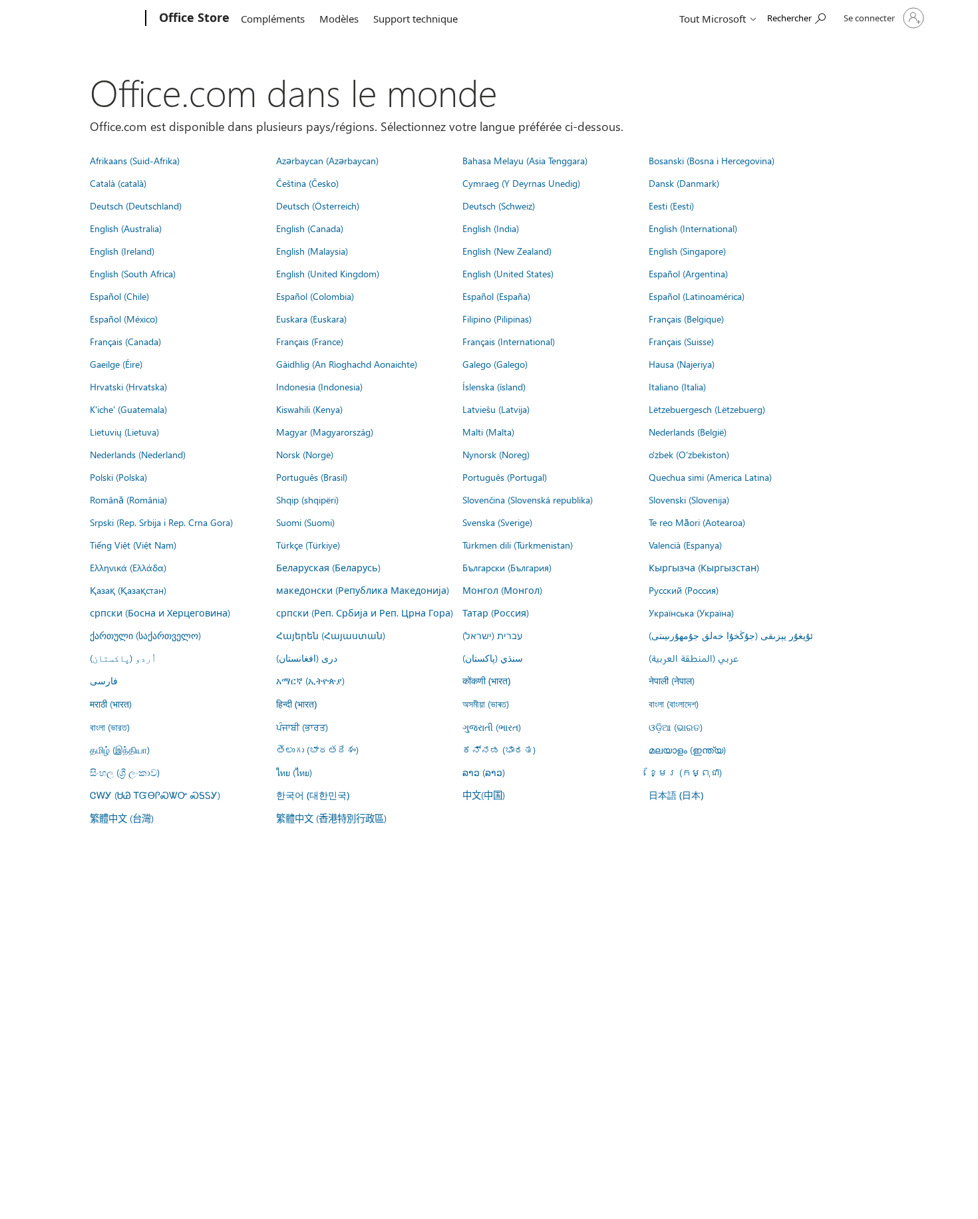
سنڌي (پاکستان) (492, 657)
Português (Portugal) (504, 476)
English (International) (693, 228)
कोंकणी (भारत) (486, 680)
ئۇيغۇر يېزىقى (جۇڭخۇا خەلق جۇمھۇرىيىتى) (731, 635)
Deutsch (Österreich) (317, 205)
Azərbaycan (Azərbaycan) (327, 160)
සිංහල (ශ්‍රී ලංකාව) (125, 772)
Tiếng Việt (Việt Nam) (133, 544)
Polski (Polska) (118, 476)
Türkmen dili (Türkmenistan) (517, 544)
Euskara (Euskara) (311, 318)
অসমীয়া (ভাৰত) (485, 703)
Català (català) (118, 183)
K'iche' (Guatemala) (128, 409)
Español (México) (124, 318)
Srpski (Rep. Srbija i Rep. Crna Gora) (161, 522)
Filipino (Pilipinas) (497, 318)
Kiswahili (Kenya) (309, 409)
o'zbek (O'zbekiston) (689, 454)
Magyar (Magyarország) (324, 431)
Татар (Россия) (495, 612)
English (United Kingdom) (327, 273)
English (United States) (508, 273)
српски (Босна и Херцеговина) (160, 612)
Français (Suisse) (681, 341)
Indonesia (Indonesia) (319, 386)
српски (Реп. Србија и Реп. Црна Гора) (364, 612)
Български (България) (507, 567)
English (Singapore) (687, 250)
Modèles (339, 18)
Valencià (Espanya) (685, 544)
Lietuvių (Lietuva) (124, 431)
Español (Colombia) (315, 296)
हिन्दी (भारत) (296, 704)
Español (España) (496, 296)
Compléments (273, 18)
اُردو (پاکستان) (123, 657)
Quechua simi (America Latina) (710, 476)
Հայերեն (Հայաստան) (330, 635)
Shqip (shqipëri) (307, 499)
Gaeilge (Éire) (116, 363)
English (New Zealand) (507, 250)
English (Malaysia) (312, 250)
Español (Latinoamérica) (696, 296)
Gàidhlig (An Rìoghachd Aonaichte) (346, 363)
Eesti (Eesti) (671, 205)
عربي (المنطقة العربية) (693, 657)
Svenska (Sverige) (497, 522)
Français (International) (508, 341)
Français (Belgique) (686, 318)
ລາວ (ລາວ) (483, 772)
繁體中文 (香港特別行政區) (331, 818)
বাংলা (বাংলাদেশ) (674, 703)
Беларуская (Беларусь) (328, 567)
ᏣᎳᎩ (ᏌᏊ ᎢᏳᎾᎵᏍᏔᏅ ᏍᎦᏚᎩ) (155, 794)
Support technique (415, 18)
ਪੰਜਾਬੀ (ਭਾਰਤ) (302, 727)
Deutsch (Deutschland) (136, 205)
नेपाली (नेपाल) (672, 680)
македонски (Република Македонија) (362, 590)
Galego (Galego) (495, 363)
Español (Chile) (119, 296)
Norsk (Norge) (304, 454)
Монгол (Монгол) (502, 590)
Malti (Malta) (488, 431)
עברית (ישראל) (492, 635)
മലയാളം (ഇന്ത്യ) (687, 749)
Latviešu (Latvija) (496, 409)
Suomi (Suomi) (305, 522)
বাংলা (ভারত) (110, 727)
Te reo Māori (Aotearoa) (697, 522)
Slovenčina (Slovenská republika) (527, 499)
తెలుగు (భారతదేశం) (317, 749)
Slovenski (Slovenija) (689, 499)
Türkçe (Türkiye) (308, 544)
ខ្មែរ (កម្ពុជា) (685, 772)
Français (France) (309, 341)
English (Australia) (126, 228)
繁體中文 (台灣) (122, 818)
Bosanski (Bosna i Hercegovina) (711, 160)
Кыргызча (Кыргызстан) (704, 567)
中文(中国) (483, 794)
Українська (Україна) (691, 612)
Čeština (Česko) (307, 183)
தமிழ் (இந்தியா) (120, 749)
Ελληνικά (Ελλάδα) (128, 567)
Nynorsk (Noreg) (496, 454)
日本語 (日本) (676, 795)
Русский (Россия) (684, 590)
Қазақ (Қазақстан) (128, 590)
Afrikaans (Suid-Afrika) (135, 160)
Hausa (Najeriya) (682, 363)
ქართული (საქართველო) (145, 635)
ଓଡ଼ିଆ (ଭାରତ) (676, 727)
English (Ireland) (122, 250)
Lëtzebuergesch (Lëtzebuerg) (707, 409)
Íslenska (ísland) (494, 386)
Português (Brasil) (311, 476)
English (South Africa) (133, 273)
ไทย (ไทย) (294, 772)
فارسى (104, 680)
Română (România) (128, 499)
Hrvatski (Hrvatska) (128, 386)
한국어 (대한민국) (312, 795)
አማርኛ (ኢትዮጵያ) (310, 680)
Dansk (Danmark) (684, 183)
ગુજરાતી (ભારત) (491, 727)
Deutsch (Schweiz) (498, 205)
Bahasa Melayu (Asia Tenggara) (524, 160)
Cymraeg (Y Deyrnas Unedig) (521, 183)
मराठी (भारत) (111, 703)
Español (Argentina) (688, 273)
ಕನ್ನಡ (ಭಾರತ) (499, 749)
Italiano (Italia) (677, 386)
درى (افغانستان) (306, 657)
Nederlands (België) (688, 431)
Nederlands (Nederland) (138, 454)
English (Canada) (309, 228)
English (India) (490, 228)
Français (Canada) (125, 341)
